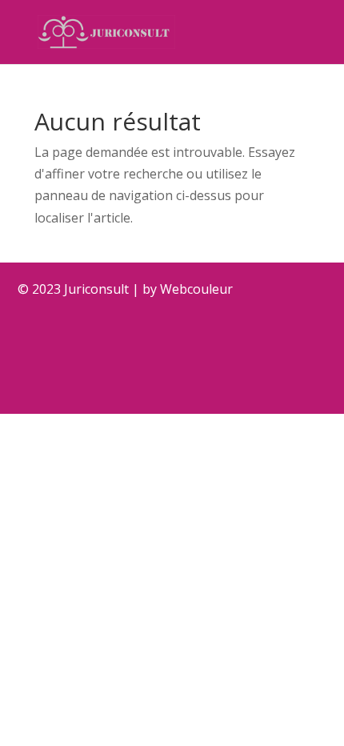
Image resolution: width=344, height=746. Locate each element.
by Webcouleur (187, 289)
